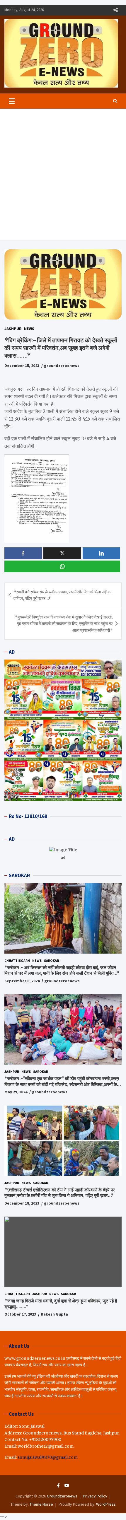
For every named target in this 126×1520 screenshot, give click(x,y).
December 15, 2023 (21, 365)
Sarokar (51, 960)
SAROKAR (19, 875)
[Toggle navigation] (11, 101)
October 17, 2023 (20, 1314)
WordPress (106, 1504)
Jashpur (13, 328)
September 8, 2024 (22, 980)
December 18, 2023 (21, 1203)
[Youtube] (66, 1485)
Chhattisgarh (17, 960)
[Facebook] (58, 1485)
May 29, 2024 (15, 1091)
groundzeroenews (61, 365)
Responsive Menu (115, 10)
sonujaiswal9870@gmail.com (48, 1457)
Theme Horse (41, 1504)
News (29, 328)
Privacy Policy (95, 1496)
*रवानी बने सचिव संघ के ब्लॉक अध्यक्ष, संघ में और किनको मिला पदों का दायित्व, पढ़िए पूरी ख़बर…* (62, 595)
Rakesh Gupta (54, 1314)
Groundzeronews (62, 1496)
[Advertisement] (63, 175)
